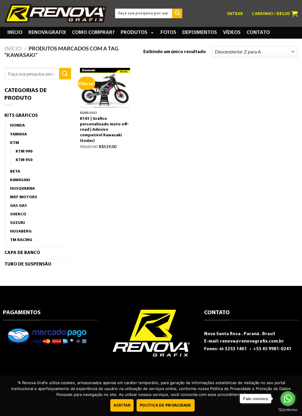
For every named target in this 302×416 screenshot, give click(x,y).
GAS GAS (18, 206)
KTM (14, 143)
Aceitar (122, 405)
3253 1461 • (235, 349)
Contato (258, 32)
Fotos (168, 32)
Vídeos (232, 32)
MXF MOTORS (23, 197)
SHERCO (18, 214)
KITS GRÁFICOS (21, 115)
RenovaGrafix (47, 32)
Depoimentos (199, 32)
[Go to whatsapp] (287, 398)
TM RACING (21, 240)
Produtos (134, 32)
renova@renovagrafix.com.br (252, 341)
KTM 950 (24, 160)
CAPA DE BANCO (22, 252)
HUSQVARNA (22, 188)
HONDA (17, 125)
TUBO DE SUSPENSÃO (27, 264)
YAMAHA (18, 134)
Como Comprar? (93, 32)
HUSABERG (21, 231)
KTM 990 (24, 151)
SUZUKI (17, 223)
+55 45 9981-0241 (271, 349)
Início (14, 32)
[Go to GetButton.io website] (287, 410)
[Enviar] (177, 14)
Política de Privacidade (165, 405)
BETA (15, 171)
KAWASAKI (20, 180)
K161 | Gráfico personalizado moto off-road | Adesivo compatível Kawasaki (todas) (104, 130)
